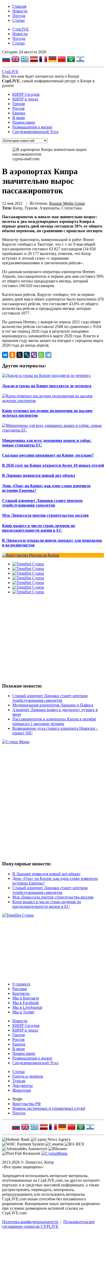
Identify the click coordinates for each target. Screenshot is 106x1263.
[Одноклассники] (12, 355)
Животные (21, 1090)
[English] (15, 60)
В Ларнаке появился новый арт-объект (46, 874)
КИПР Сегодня (25, 94)
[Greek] (25, 60)
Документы (22, 1085)
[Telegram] (48, 355)
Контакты (21, 993)
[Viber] (34, 355)
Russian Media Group (67, 203)
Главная (19, 6)
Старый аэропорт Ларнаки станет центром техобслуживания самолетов (49, 698)
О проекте (21, 984)
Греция (18, 103)
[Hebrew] (80, 60)
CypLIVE (20, 29)
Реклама (19, 989)
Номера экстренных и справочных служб (48, 1108)
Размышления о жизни (32, 127)
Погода (18, 15)
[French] (43, 60)
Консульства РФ (26, 1103)
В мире (18, 117)
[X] (19, 355)
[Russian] (6, 60)
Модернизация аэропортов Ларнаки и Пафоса (52, 705)
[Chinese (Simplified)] (62, 60)
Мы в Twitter (23, 1012)
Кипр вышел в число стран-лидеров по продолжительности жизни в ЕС (46, 904)
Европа (18, 113)
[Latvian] (34, 60)
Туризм (18, 1081)
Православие (23, 122)
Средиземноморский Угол (35, 131)
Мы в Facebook (25, 1003)
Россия (18, 108)
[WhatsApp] (41, 355)
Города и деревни (27, 1076)
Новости (20, 11)
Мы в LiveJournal (27, 1007)
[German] (52, 60)
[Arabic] (71, 60)
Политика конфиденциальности (30, 1222)
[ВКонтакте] (5, 355)
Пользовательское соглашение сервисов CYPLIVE (48, 1224)
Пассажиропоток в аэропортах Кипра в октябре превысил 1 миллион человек (54, 721)
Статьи (18, 20)
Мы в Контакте (25, 998)
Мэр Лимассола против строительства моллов (52, 897)
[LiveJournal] (27, 355)
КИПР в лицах (25, 99)
